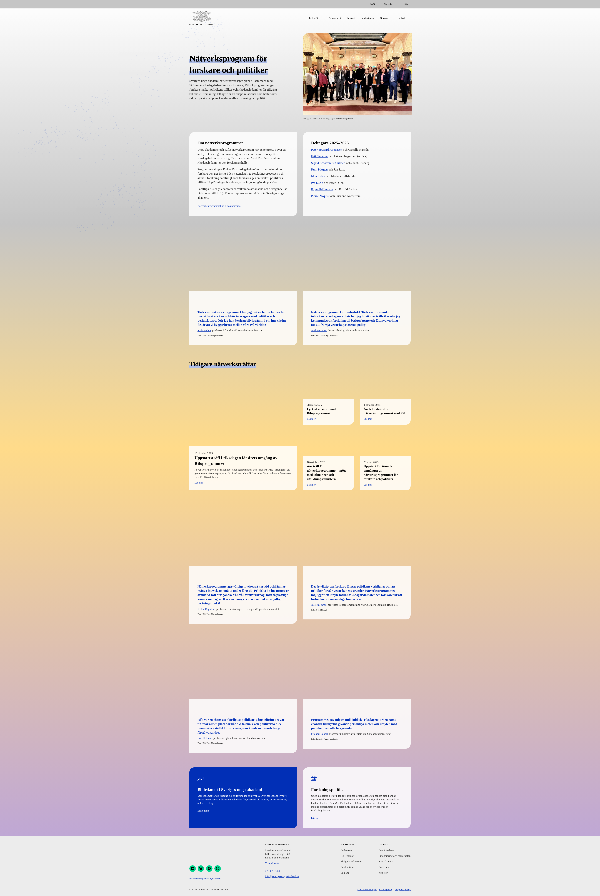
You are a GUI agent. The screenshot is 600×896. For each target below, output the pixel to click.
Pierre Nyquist (320, 196)
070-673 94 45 (273, 870)
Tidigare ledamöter (351, 861)
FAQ (372, 4)
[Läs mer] (243, 431)
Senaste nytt (335, 18)
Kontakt (401, 18)
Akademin (347, 844)
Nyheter (383, 872)
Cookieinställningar (367, 889)
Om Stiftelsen (386, 850)
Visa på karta (272, 863)
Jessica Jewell (319, 604)
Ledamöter (314, 18)
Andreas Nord (319, 330)
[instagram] (217, 868)
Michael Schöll (319, 733)
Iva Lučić (317, 182)
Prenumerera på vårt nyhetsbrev (204, 878)
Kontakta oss (386, 861)
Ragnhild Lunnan (322, 189)
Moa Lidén (318, 176)
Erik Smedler (319, 156)
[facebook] (209, 868)
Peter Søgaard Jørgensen (326, 149)
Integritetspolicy (403, 889)
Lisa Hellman (205, 738)
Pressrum (384, 867)
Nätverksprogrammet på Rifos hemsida (219, 205)
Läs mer (315, 818)
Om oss (384, 18)
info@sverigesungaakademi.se (282, 876)
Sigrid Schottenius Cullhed (328, 163)
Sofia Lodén (204, 330)
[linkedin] (192, 868)
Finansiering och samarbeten (395, 855)
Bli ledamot (204, 810)
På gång (351, 18)
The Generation (221, 889)
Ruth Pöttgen (319, 169)
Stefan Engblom (206, 609)
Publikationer (367, 18)
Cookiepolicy (385, 889)
